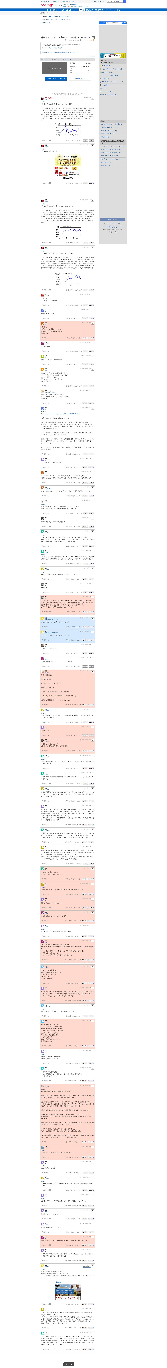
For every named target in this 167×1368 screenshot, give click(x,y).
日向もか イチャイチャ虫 (119, 1)
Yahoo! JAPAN (97, 1)
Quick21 (47, 532)
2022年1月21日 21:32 (85, 342)
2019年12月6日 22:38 (85, 898)
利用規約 (110, 227)
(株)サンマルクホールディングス (111, 152)
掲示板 (82, 10)
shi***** (46, 1069)
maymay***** (48, 488)
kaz (45, 869)
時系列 (54, 59)
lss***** (46, 409)
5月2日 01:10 (87, 97)
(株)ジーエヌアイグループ (109, 94)
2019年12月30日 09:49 (85, 671)
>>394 (43, 535)
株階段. (47, 99)
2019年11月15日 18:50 (85, 1067)
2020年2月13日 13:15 (85, 458)
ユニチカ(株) (105, 78)
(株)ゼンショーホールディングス (111, 159)
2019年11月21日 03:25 (85, 1020)
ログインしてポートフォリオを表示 (62, 16)
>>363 (43, 759)
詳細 (42, 59)
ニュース (75, 10)
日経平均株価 (105, 66)
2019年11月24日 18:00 (85, 925)
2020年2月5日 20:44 (86, 517)
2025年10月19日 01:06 (85, 247)
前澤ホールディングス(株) (109, 130)
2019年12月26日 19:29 (85, 788)
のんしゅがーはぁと (50, 392)
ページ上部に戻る (113, 219)
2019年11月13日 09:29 (85, 1161)
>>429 (43, 204)
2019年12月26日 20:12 (85, 772)
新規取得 (74, 4)
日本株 (49, 10)
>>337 (43, 1054)
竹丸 (46, 370)
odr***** (47, 1148)
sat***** (46, 460)
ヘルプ (104, 1)
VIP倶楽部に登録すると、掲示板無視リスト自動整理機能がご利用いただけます (60, 52)
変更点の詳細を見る (58, 48)
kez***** (47, 344)
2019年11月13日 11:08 (85, 1146)
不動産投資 (98, 10)
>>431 (43, 102)
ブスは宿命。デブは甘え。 (52, 619)
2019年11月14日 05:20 (85, 1085)
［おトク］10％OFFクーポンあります (79, 6)
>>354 (43, 887)
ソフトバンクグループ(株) (109, 75)
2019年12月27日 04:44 (85, 709)
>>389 (43, 554)
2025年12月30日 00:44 (85, 145)
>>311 (43, 1269)
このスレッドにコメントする (56, 78)
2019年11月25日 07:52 (85, 912)
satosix (46, 659)
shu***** (47, 807)
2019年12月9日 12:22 (85, 883)
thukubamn (48, 502)
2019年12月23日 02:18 (85, 846)
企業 (70, 59)
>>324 (43, 1089)
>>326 (43, 1181)
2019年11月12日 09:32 (85, 1223)
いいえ (91, 140)
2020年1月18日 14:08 (85, 618)
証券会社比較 (89, 10)
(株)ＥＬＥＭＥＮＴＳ (107, 133)
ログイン (65, 6)
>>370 (43, 713)
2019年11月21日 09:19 (85, 1005)
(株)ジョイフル (105, 165)
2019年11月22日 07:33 (85, 966)
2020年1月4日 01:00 (86, 644)
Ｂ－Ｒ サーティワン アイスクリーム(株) (113, 146)
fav (45, 585)
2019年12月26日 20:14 (85, 755)
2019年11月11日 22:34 (85, 1249)
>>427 (43, 251)
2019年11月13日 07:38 (85, 1177)
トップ (43, 10)
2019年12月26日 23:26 (85, 739)
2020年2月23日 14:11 (85, 390)
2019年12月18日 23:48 (85, 868)
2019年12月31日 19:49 (85, 657)
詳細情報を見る (80, 78)
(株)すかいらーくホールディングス (112, 149)
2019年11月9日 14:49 (85, 1308)
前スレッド (92, 56)
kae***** (47, 672)
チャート (48, 59)
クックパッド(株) (106, 91)
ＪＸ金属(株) (105, 85)
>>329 (43, 1150)
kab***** (47, 357)
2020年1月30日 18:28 (85, 568)
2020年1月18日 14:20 (85, 596)
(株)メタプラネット (107, 72)
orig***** (47, 942)
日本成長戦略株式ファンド (109, 127)
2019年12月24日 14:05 (85, 805)
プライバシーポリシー (107, 226)
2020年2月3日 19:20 (86, 531)
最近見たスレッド (45, 22)
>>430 (43, 149)
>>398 (43, 504)
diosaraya (47, 1006)
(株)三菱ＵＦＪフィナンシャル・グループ (113, 82)
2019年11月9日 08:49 (85, 1332)
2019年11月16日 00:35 (85, 1050)
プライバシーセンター (118, 226)
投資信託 (68, 10)
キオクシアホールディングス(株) (111, 69)
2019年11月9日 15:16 (85, 1265)
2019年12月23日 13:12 (85, 829)
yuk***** (47, 569)
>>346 (43, 929)
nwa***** (47, 830)
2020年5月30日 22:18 (85, 368)
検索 (124, 1)
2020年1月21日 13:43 (85, 583)
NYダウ (103, 88)
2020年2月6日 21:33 (86, 471)
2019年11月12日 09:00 (85, 1236)
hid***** (46, 967)
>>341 (43, 1009)
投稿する (67, 1364)
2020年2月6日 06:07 (86, 500)
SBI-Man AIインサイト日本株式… (111, 124)
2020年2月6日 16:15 (86, 487)
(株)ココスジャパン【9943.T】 (58, 19)
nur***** (47, 646)
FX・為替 (61, 10)
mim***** (47, 324)
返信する (46, 140)
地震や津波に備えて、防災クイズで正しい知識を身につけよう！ (57, 1)
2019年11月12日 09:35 (85, 1210)
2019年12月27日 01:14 (85, 726)
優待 (65, 59)
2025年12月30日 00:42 (85, 199)
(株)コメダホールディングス (109, 156)
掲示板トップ (44, 13)
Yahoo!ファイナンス (109, 224)
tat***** (46, 913)
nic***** (46, 848)
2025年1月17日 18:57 (85, 294)
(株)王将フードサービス (108, 162)
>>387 (43, 572)
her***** (47, 1266)
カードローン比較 (115, 10)
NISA (106, 10)
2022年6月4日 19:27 (86, 309)
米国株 (55, 10)
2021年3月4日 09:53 (86, 355)
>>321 (43, 1198)
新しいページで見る (46, 48)
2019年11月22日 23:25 (85, 940)
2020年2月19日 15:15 (85, 407)
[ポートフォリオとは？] (50, 16)
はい (85, 140)
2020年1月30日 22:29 (85, 550)
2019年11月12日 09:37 (85, 1194)
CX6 (46, 473)
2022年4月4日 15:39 (86, 322)
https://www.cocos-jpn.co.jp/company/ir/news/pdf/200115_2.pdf (60, 414)
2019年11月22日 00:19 (85, 987)
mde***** (47, 295)
